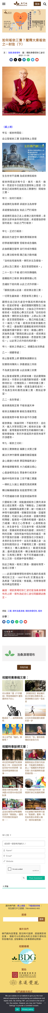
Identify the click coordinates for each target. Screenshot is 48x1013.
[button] (3, 3)
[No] (45, 1003)
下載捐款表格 (34, 905)
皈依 (40, 610)
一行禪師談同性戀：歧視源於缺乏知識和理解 (35, 791)
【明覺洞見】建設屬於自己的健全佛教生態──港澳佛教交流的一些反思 (35, 697)
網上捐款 (21, 905)
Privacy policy (27, 1009)
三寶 (10, 610)
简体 (37, 4)
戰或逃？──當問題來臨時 (12, 719)
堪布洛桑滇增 (18, 610)
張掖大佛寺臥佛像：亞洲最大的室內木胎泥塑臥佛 (12, 792)
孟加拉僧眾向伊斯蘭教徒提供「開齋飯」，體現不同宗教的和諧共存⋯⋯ (12, 815)
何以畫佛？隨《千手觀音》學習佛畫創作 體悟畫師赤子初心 (12, 696)
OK (17, 1009)
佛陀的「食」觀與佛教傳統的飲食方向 (35, 738)
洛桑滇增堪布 (14, 52)
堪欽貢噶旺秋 (31, 610)
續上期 (8, 126)
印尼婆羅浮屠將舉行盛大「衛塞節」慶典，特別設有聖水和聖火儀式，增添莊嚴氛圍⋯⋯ (35, 815)
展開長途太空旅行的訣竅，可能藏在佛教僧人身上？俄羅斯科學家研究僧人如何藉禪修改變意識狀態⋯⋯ (35, 768)
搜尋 (41, 919)
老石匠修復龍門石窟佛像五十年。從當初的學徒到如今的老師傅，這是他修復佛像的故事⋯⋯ (12, 768)
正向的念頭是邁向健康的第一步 (35, 719)
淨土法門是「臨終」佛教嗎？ (12, 738)
